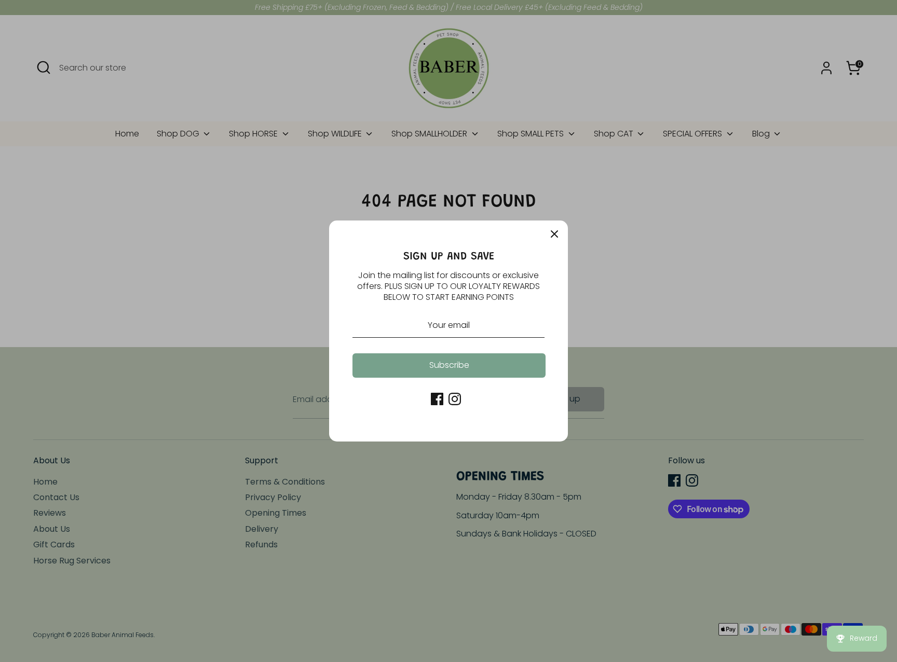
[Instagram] (454, 399)
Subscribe (449, 365)
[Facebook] (437, 399)
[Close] (554, 234)
